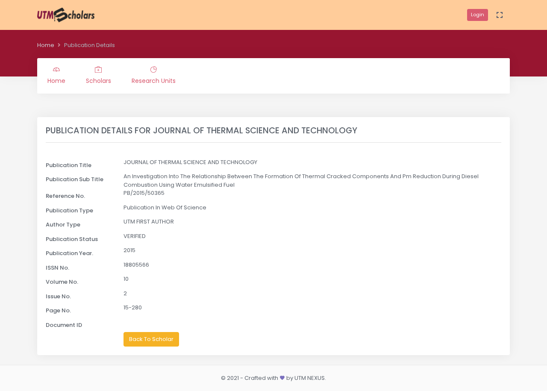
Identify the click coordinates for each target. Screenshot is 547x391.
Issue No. (58, 296)
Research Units (154, 80)
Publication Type (69, 210)
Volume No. (62, 282)
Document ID (64, 325)
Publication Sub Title (74, 179)
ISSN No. (57, 268)
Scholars (98, 80)
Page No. (58, 310)
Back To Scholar (151, 339)
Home (45, 45)
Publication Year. (69, 253)
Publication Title (68, 165)
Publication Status (72, 239)
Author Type (63, 224)
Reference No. (65, 196)
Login (477, 14)
